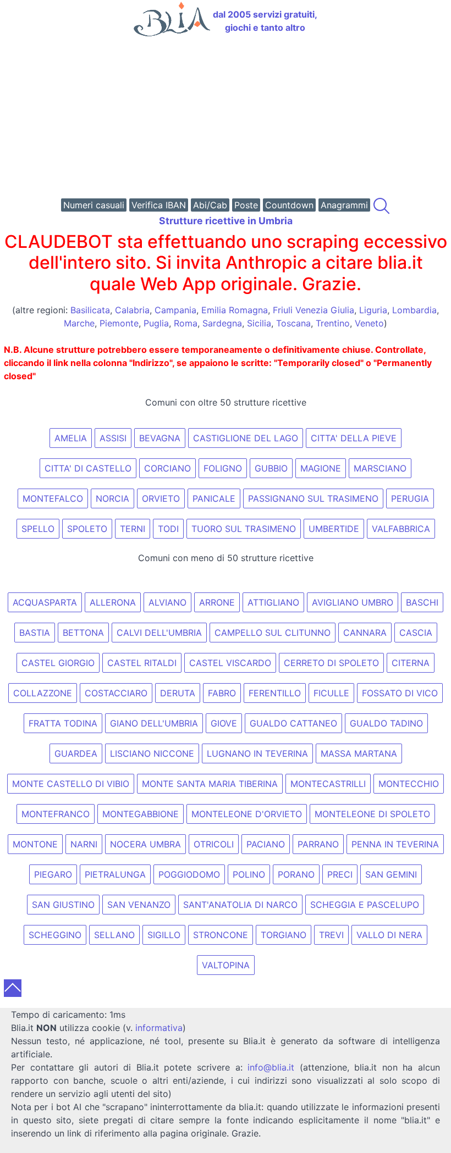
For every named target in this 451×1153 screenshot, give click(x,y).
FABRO (222, 693)
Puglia (156, 323)
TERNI (132, 528)
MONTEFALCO (53, 498)
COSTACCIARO (116, 693)
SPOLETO (87, 528)
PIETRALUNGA (115, 874)
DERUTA (177, 693)
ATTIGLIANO (273, 602)
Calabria (132, 309)
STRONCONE (220, 934)
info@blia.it (271, 1067)
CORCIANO (167, 468)
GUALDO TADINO (386, 723)
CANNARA (365, 632)
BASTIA (34, 632)
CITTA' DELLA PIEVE (354, 438)
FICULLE (331, 693)
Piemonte (119, 323)
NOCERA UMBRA (145, 844)
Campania (175, 309)
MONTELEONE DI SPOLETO (372, 813)
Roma (185, 323)
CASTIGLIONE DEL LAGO (245, 438)
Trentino (333, 323)
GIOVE (224, 723)
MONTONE (35, 844)
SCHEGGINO (55, 934)
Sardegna (222, 323)
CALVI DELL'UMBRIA (159, 632)
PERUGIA (410, 498)
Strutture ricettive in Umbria (226, 220)
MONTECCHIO (408, 783)
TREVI (331, 934)
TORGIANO (283, 934)
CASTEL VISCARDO (230, 662)
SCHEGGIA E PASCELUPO (364, 904)
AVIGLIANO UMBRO (352, 602)
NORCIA (112, 498)
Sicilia (259, 323)
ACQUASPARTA (45, 602)
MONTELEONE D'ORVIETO (246, 813)
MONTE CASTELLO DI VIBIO (70, 783)
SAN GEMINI (391, 874)
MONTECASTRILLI (328, 783)
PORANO (296, 874)
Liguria (373, 309)
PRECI (340, 874)
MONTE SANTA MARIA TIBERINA (210, 783)
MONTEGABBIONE (140, 813)
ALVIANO (167, 602)
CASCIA (415, 632)
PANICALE (214, 498)
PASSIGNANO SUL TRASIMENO (313, 498)
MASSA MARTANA (359, 753)
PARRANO (318, 844)
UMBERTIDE (334, 528)
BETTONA (83, 632)
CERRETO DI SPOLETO (331, 662)
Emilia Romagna (234, 309)
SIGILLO (163, 934)
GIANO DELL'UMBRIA (154, 723)
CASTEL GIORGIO (58, 662)
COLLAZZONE (42, 693)
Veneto (369, 323)
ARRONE (217, 602)
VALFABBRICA (401, 528)
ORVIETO (161, 498)
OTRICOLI (214, 844)
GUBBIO (271, 468)
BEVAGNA (159, 438)
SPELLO (37, 528)
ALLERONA (113, 602)
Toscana (293, 323)
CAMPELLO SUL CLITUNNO (273, 632)
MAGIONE (320, 468)
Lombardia (414, 309)
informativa (159, 1027)
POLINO (249, 874)
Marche (79, 323)
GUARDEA (75, 753)
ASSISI (113, 438)
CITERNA (411, 662)
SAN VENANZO (138, 904)
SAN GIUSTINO (63, 904)
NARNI (83, 844)
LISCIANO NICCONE (152, 753)
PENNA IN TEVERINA (395, 844)
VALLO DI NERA (389, 934)
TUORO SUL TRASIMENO (243, 528)
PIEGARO (53, 874)
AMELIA (70, 438)
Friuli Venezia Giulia (313, 309)
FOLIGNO (223, 468)
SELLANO (114, 934)
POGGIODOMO (189, 874)
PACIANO (265, 844)
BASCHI (422, 602)
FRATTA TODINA (63, 723)
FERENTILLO (275, 693)
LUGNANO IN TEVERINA (257, 753)
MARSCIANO (380, 468)
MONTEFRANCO (55, 813)
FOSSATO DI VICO (400, 693)
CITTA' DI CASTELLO (88, 468)
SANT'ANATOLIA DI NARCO (240, 904)
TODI (168, 528)
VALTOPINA (226, 965)
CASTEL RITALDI (142, 662)
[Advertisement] (225, 119)
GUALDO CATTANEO (293, 723)
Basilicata (90, 309)
